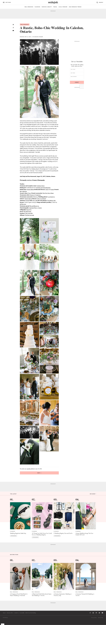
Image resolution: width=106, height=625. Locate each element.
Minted (27, 200)
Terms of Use (100, 617)
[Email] (13, 30)
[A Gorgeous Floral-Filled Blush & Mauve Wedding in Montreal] (20, 576)
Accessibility (22, 612)
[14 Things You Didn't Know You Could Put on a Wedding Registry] (42, 515)
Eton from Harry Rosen (48, 193)
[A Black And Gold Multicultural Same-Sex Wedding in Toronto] (42, 576)
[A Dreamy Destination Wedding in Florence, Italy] (64, 576)
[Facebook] (13, 27)
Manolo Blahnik (30, 189)
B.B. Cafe (35, 200)
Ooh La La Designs (41, 198)
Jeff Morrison (23, 204)
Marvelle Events (27, 211)
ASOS (47, 189)
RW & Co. (35, 197)
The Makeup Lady (51, 200)
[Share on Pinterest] (13, 24)
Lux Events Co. (51, 197)
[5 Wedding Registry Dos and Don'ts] (64, 515)
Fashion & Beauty (47, 6)
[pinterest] (96, 613)
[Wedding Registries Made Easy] (20, 515)
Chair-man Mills (29, 213)
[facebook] (90, 613)
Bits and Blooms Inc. (34, 206)
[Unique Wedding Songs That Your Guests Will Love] (86, 515)
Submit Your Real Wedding (30, 612)
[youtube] (102, 613)
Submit (77, 82)
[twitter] (99, 613)
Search (4, 612)
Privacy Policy (94, 617)
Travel (55, 6)
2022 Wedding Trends (75, 6)
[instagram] (93, 613)
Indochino (24, 191)
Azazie (52, 189)
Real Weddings (29, 6)
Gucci (29, 193)
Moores (32, 195)
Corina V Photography (39, 180)
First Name (73, 69)
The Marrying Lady (29, 215)
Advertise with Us (10, 612)
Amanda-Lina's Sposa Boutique (43, 187)
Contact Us (16, 612)
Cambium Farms (40, 186)
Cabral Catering (28, 198)
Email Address (74, 76)
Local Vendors (63, 6)
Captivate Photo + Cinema (35, 208)
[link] (53, 2)
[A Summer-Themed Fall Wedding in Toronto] (86, 576)
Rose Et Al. (29, 210)
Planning (37, 6)
